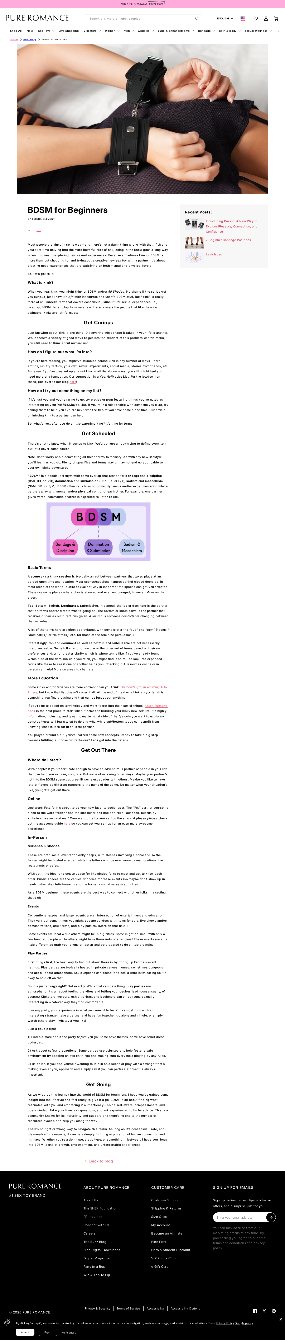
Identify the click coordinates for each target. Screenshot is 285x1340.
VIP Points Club (163, 1258)
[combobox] (143, 18)
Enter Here (156, 3)
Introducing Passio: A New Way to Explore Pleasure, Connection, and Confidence (232, 226)
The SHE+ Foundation (100, 1208)
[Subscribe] (271, 1217)
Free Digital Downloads (101, 1249)
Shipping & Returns (166, 1208)
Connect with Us (96, 1225)
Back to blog (101, 1161)
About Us (90, 1200)
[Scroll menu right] (279, 30)
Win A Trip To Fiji (96, 1275)
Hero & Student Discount (170, 1249)
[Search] (197, 18)
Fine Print (158, 1241)
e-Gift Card (160, 1266)
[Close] (281, 1319)
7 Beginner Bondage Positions (228, 240)
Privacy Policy (225, 1323)
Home (14, 39)
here (73, 381)
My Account (160, 1225)
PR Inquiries (92, 1216)
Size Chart (159, 1216)
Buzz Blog (29, 39)
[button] (46, 30)
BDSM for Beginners (54, 39)
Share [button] (37, 231)
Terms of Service (128, 1308)
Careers (89, 1233)
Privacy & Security (97, 1308)
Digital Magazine (96, 1258)
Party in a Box (94, 1266)
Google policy (244, 1323)
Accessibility (155, 1308)
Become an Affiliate (166, 1233)
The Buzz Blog (94, 1241)
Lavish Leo (214, 254)
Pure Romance (36, 1312)
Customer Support (165, 1200)
